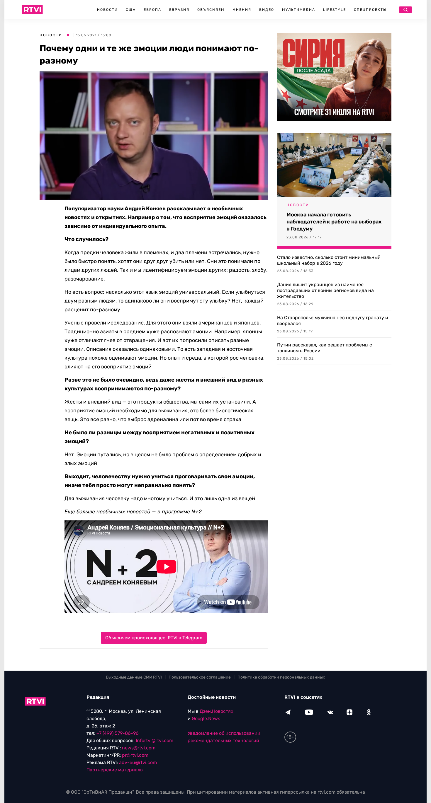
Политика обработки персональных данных (281, 677)
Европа (152, 10)
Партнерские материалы (114, 770)
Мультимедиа (298, 10)
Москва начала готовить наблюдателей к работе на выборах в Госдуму (333, 221)
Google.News (206, 718)
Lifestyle (334, 10)
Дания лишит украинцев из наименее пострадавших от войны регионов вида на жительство (325, 290)
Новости (107, 10)
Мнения (242, 10)
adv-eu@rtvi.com (138, 762)
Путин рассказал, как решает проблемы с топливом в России (324, 347)
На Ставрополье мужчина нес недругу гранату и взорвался (332, 320)
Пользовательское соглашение (200, 677)
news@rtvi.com (138, 748)
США (131, 10)
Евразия (179, 10)
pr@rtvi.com (135, 755)
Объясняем (211, 10)
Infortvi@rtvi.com (154, 740)
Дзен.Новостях (216, 711)
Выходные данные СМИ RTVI (134, 677)
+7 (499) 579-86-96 (117, 733)
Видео (266, 10)
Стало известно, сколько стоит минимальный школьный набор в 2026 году (329, 260)
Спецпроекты (370, 10)
